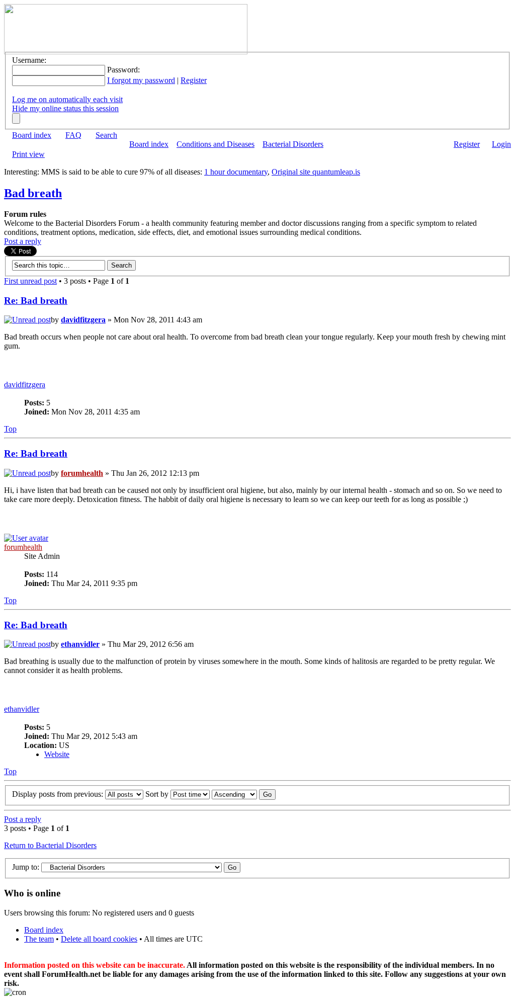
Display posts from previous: (58, 794)
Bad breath (33, 193)
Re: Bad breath (35, 300)
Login (501, 144)
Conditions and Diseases (215, 144)
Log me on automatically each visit (67, 99)
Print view (28, 154)
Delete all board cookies (99, 939)
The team (39, 939)
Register (194, 80)
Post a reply (22, 241)
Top (10, 429)
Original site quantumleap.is (316, 172)
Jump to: (25, 867)
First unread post (30, 281)
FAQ (73, 135)
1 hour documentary (236, 172)
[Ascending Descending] (244, 794)
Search (106, 135)
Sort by (157, 794)
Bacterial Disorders (293, 144)
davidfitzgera (83, 319)
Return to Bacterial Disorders (50, 845)
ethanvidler (80, 644)
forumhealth (82, 473)
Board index (31, 135)
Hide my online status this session (65, 108)
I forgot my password (141, 80)
